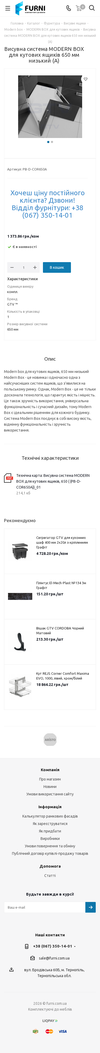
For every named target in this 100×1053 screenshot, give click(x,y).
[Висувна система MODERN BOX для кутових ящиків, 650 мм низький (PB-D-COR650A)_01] (50, 107)
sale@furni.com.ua (54, 958)
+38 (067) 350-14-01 (52, 946)
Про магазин (50, 779)
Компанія (50, 769)
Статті (50, 875)
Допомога (50, 866)
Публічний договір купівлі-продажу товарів (50, 853)
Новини (50, 786)
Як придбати (50, 831)
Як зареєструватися (50, 824)
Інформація (50, 806)
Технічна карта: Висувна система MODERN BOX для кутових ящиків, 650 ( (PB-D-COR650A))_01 (53, 481)
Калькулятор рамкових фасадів (50, 816)
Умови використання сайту (50, 794)
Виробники (50, 838)
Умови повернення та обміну (50, 846)
